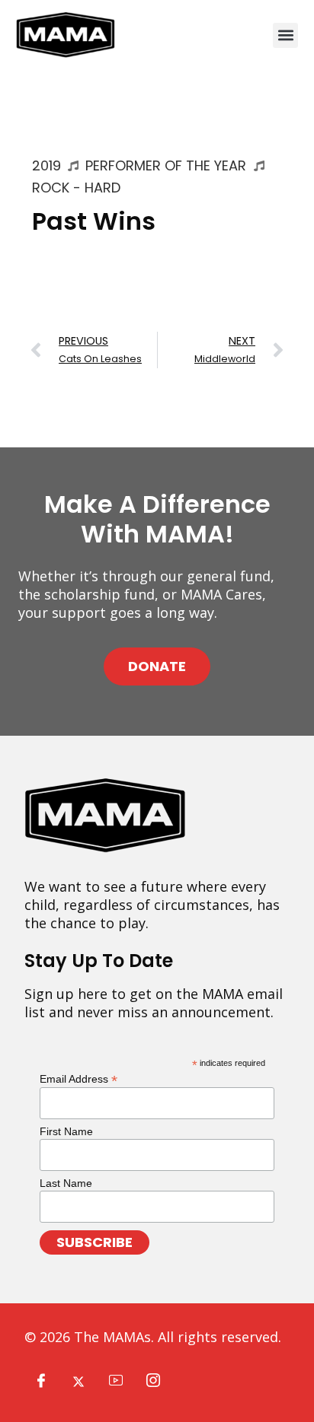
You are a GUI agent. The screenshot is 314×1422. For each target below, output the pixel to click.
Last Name (66, 1183)
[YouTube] (116, 1381)
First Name (66, 1131)
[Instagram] (153, 1381)
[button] (285, 35)
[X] (78, 1381)
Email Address (78, 1078)
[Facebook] (41, 1381)
